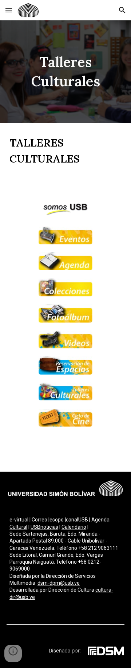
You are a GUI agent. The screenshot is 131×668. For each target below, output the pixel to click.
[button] (8, 10)
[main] (65, 71)
